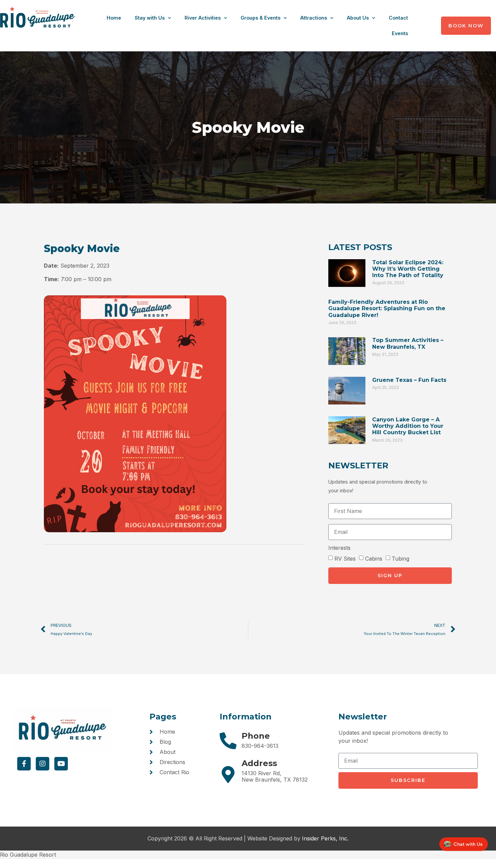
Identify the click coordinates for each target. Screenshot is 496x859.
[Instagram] (42, 763)
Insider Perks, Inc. (325, 838)
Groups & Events (260, 18)
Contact (398, 18)
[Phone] (228, 740)
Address (259, 763)
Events (400, 33)
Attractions (313, 18)
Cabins (373, 558)
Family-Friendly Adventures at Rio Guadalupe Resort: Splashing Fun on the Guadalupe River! (386, 308)
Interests (339, 548)
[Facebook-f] (24, 763)
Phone (256, 736)
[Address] (228, 774)
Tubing (400, 558)
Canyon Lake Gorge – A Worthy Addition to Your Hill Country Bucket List (407, 426)
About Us (358, 18)
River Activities (203, 18)
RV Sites (345, 558)
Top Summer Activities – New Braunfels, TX (407, 343)
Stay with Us (150, 18)
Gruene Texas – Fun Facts (409, 380)
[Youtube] (61, 763)
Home (114, 18)
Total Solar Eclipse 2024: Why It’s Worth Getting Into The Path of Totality (407, 268)
